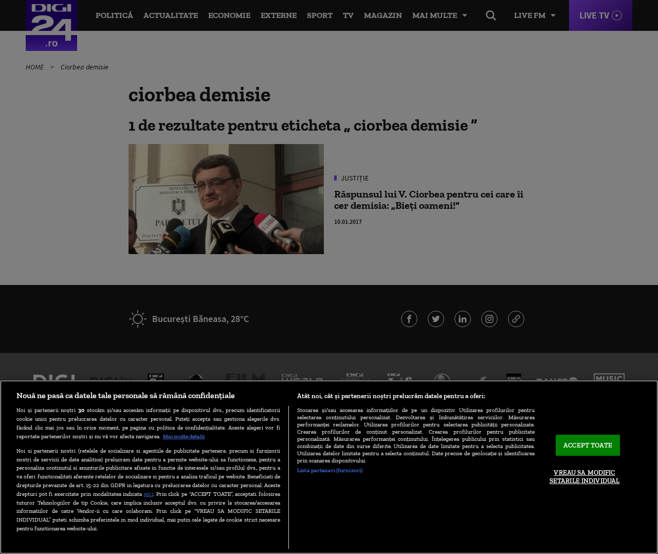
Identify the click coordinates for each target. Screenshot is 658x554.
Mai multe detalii (184, 436)
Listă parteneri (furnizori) (329, 470)
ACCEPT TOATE (587, 445)
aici (148, 493)
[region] (329, 467)
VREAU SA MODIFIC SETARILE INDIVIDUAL (584, 477)
